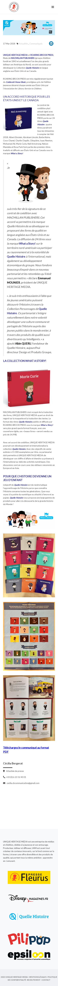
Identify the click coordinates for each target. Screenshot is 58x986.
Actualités (23, 43)
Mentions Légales (37, 977)
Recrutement (33, 980)
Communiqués (35, 43)
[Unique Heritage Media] (14, 7)
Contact (46, 980)
